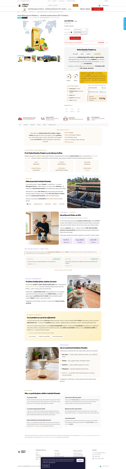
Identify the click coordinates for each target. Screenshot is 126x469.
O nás (49, 1)
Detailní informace (67, 105)
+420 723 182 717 (97, 454)
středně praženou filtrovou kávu (49, 437)
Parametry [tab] (26, 124)
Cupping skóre (30, 411)
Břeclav (93, 435)
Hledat (75, 5)
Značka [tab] (44, 124)
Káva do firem (57, 453)
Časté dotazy (61, 1)
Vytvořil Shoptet (105, 466)
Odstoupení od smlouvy (78, 456)
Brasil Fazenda (38, 426)
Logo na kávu (57, 455)
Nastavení (46, 466)
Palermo (33, 426)
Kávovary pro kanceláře (59, 456)
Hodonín (97, 435)
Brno (82, 435)
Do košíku (98, 9)
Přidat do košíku (76, 38)
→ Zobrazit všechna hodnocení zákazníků (63, 270)
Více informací (52, 462)
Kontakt (54, 1)
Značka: (54, 17)
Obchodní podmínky (77, 453)
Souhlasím (80, 460)
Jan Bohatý (83, 73)
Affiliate (37, 459)
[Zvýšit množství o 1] (69, 37)
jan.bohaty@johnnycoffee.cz (100, 452)
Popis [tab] (20, 124)
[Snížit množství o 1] (69, 39)
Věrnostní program (71, 1)
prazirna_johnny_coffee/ (99, 458)
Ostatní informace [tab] (52, 124)
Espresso (64, 373)
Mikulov (89, 435)
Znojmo (85, 435)
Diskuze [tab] (38, 124)
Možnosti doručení (83, 34)
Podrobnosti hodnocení (44, 17)
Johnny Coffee (97, 456)
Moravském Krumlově (89, 66)
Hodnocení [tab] (32, 124)
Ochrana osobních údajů (78, 455)
